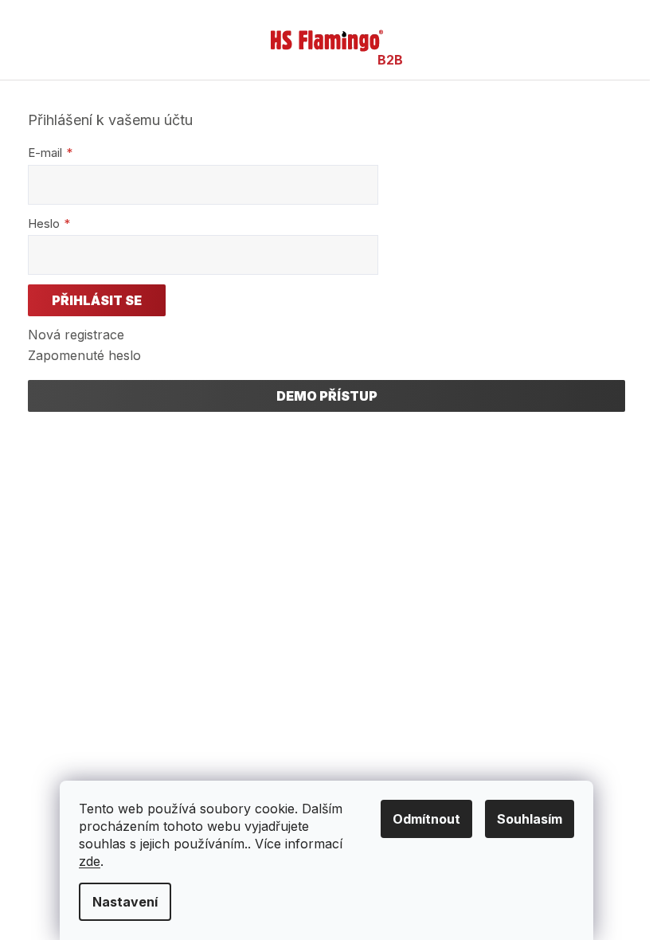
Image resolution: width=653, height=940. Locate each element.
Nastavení (125, 902)
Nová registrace (76, 335)
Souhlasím (529, 819)
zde (89, 861)
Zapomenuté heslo (84, 355)
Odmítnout (426, 819)
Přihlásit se (97, 300)
